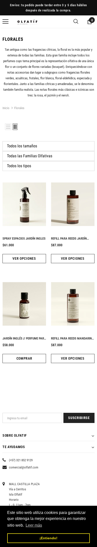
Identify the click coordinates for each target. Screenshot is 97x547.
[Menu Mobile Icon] (5, 22)
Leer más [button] (34, 525)
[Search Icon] (75, 21)
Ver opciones (24, 258)
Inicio (5, 108)
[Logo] (27, 21)
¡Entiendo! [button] (48, 538)
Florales (19, 108)
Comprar (24, 358)
